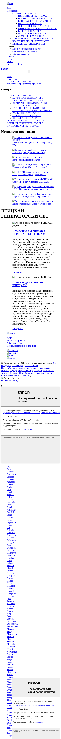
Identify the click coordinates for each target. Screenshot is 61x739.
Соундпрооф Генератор (21, 370)
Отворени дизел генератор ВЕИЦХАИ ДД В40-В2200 (28, 232)
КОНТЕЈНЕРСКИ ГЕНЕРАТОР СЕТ (30, 41)
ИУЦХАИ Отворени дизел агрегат (29, 174)
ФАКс (10, 61)
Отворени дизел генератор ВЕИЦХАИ (31, 182)
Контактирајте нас (16, 64)
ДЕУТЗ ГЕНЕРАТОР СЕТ (31, 36)
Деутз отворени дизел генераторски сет (31, 204)
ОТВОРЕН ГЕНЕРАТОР (24, 13)
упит (14, 272)
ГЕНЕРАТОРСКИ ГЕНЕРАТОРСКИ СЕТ (32, 38)
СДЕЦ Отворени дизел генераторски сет (32, 189)
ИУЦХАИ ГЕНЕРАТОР (30, 23)
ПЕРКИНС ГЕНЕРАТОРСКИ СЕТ (35, 18)
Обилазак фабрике (21, 54)
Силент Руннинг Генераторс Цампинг (26, 374)
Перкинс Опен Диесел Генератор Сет (30, 196)
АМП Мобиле (31, 365)
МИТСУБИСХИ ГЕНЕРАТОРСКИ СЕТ (37, 28)
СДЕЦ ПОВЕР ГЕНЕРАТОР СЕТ (34, 26)
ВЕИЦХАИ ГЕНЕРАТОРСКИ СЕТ (35, 21)
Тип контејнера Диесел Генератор (28, 152)
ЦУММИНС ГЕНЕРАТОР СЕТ (33, 16)
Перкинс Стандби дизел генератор (27, 373)
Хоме (9, 8)
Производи (12, 11)
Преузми (11, 56)
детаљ (20, 272)
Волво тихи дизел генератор (26, 160)
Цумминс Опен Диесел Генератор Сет (31, 167)
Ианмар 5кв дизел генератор (15, 368)
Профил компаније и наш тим (26, 49)
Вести (10, 59)
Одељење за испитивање (24, 51)
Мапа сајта (17, 365)
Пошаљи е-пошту (9, 381)
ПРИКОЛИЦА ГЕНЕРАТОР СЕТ (28, 44)
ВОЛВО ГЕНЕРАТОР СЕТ (31, 31)
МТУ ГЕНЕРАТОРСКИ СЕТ (32, 33)
